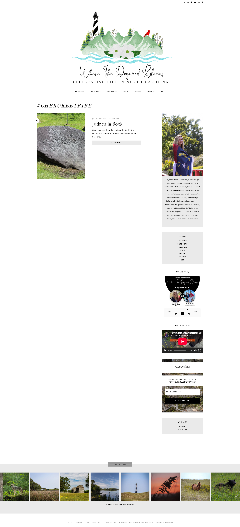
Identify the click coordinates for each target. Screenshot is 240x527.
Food (125, 91)
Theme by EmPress (164, 523)
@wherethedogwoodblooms (120, 504)
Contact (79, 523)
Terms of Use (110, 523)
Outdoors (96, 91)
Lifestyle (79, 91)
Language (112, 91)
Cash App (182, 430)
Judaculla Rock (107, 124)
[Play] (165, 350)
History (151, 91)
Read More (117, 143)
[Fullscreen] (199, 350)
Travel (137, 91)
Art (163, 91)
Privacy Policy (93, 523)
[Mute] (195, 350)
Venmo (182, 427)
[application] (182, 341)
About (69, 523)
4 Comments (100, 119)
